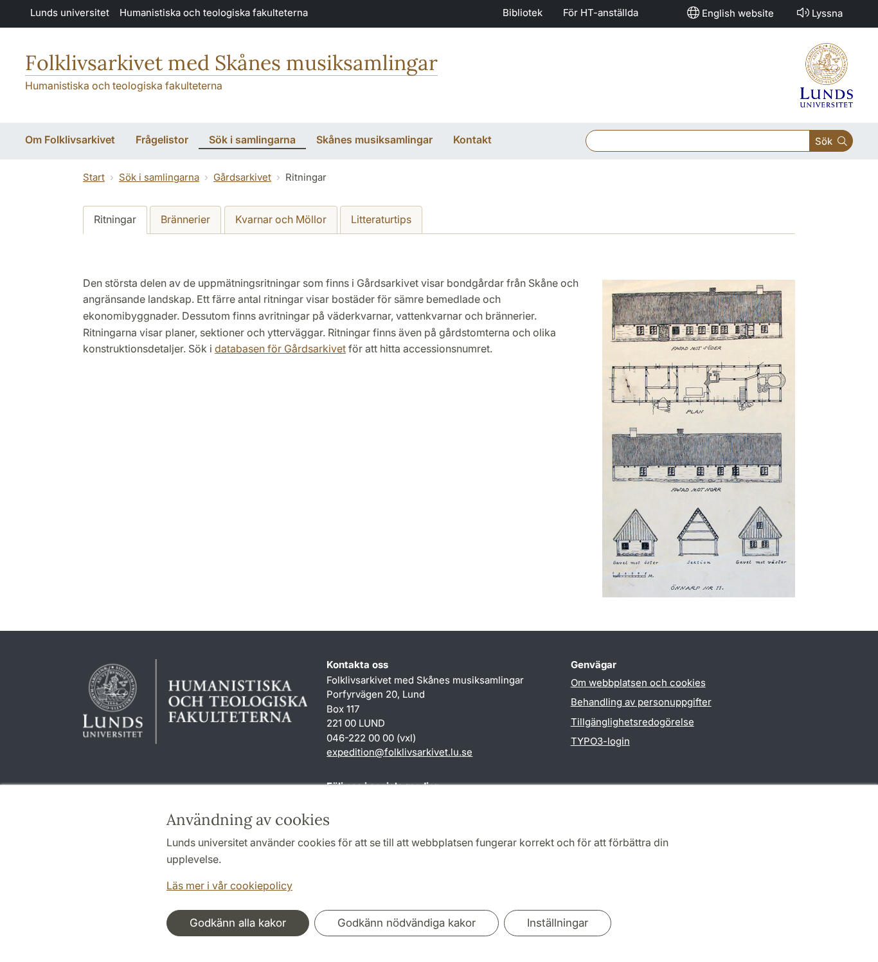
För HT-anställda (600, 12)
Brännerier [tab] (185, 219)
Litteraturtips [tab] (381, 219)
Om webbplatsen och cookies (638, 682)
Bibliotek (522, 12)
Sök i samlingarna (159, 177)
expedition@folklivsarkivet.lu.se (399, 752)
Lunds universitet (69, 12)
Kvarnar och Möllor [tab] (281, 219)
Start (94, 177)
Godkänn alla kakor (238, 922)
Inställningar (557, 922)
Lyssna (827, 13)
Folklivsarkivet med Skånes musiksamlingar (231, 63)
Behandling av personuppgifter (641, 702)
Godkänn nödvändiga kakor (406, 922)
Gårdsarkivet (242, 177)
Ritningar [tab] (115, 219)
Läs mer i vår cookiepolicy (229, 885)
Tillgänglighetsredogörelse (632, 722)
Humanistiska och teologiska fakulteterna (214, 12)
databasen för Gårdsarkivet (280, 348)
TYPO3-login (600, 741)
